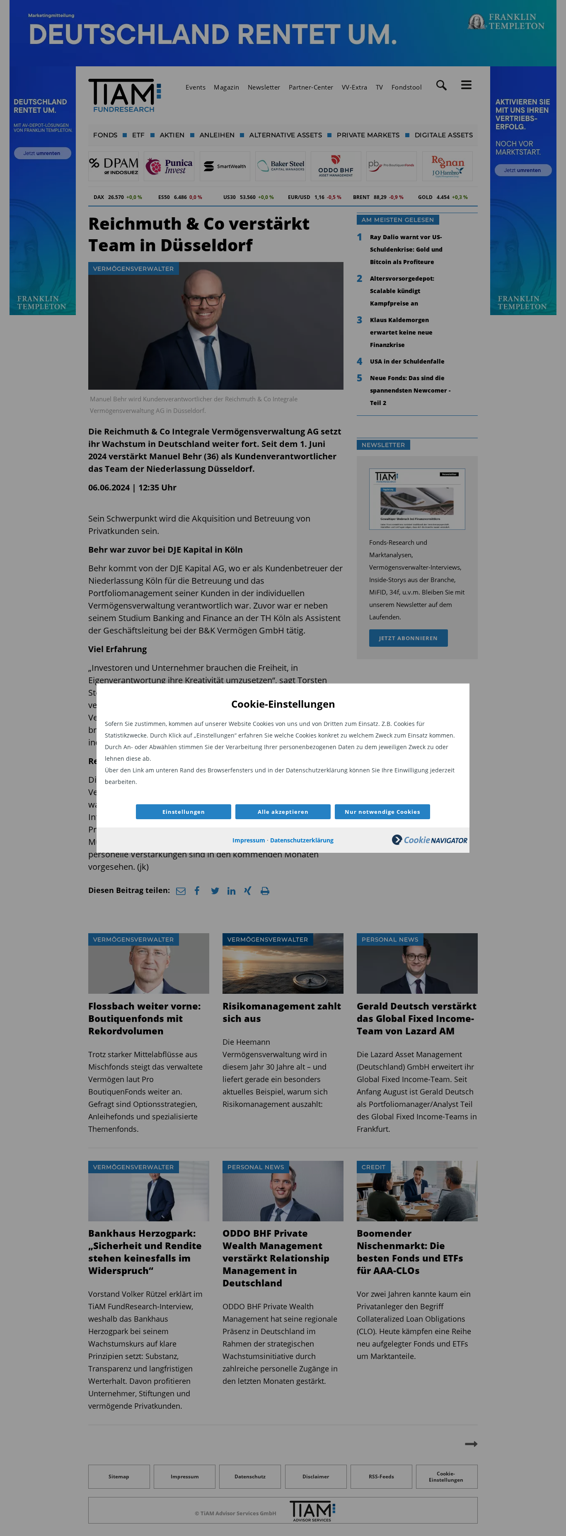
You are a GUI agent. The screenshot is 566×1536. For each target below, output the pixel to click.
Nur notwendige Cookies (382, 811)
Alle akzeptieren (283, 811)
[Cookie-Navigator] (429, 843)
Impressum (248, 840)
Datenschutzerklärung (302, 840)
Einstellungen (183, 811)
